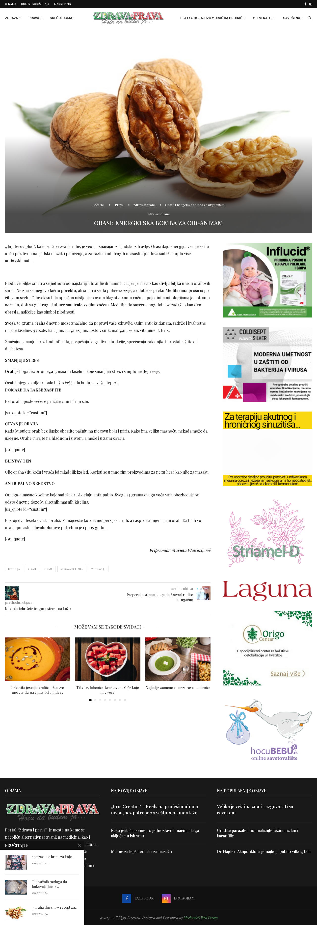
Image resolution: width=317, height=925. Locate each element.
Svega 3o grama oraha (25, 323)
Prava (33, 18)
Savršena (291, 18)
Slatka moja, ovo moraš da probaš (211, 18)
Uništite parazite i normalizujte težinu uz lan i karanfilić (257, 833)
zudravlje (98, 569)
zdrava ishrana (72, 569)
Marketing (62, 4)
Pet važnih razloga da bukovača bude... (49, 884)
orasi (48, 569)
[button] (11, 669)
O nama (10, 4)
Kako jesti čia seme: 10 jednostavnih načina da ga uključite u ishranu (155, 833)
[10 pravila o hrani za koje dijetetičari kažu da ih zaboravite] (16, 862)
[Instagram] (310, 4)
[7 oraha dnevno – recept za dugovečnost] (16, 912)
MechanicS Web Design (201, 917)
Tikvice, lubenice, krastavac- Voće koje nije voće (107, 690)
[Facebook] (305, 4)
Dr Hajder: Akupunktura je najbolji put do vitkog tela (264, 851)
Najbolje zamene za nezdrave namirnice (177, 687)
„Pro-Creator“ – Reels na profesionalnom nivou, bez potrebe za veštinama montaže (154, 809)
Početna (98, 205)
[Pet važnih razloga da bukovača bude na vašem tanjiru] (16, 887)
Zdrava (11, 18)
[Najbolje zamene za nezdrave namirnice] (178, 659)
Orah (9, 371)
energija (14, 569)
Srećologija (61, 18)
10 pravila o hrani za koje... (53, 857)
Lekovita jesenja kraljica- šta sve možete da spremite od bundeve (37, 690)
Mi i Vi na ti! (262, 18)
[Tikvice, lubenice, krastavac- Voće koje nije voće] (107, 659)
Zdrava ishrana (144, 205)
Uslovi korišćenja (35, 4)
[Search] (309, 18)
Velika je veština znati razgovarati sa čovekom (255, 809)
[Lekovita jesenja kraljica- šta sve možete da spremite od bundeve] (37, 659)
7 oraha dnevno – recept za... (54, 907)
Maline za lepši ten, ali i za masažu (141, 851)
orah (32, 569)
